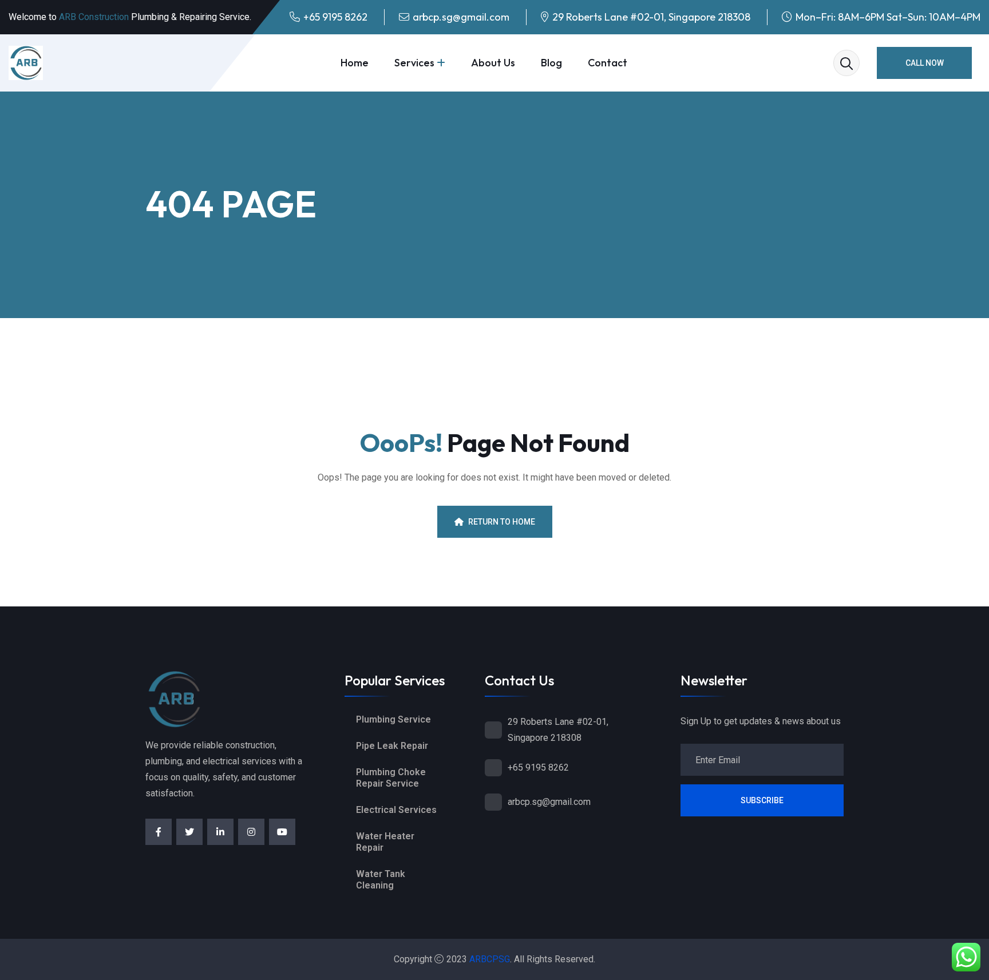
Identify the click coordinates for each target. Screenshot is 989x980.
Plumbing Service (393, 719)
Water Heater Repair (385, 842)
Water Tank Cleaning (380, 879)
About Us (493, 62)
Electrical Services (396, 809)
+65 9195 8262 (335, 16)
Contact (607, 62)
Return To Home (501, 521)
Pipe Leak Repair (392, 745)
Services (414, 62)
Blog (551, 62)
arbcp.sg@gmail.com (461, 16)
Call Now (924, 63)
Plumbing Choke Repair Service (391, 778)
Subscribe (762, 800)
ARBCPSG (489, 959)
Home (355, 62)
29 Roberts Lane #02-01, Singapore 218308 (651, 16)
